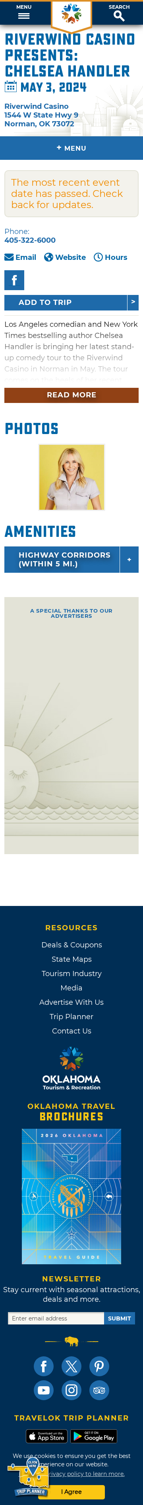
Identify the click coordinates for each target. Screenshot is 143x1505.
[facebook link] (44, 1366)
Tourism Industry (72, 973)
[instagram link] (71, 1390)
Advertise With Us (71, 1002)
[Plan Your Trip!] (29, 1477)
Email (25, 257)
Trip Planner (71, 1016)
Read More (72, 395)
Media (71, 988)
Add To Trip (45, 302)
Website (70, 257)
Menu (23, 7)
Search (119, 7)
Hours (116, 257)
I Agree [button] (71, 1491)
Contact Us (71, 1031)
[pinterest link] (99, 1366)
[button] (24, 13)
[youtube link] (44, 1390)
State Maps (72, 959)
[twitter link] (71, 1366)
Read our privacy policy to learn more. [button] (72, 1473)
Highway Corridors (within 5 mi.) (64, 559)
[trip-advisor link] (99, 1390)
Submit (119, 1318)
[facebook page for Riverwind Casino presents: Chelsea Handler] (14, 280)
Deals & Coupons (71, 945)
